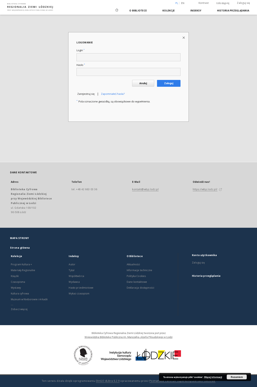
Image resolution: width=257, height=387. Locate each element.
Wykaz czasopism (79, 293)
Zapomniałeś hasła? (113, 94)
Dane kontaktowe (137, 282)
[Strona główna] (116, 8)
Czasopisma (18, 282)
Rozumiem (237, 377)
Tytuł (71, 270)
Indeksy (195, 10)
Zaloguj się (243, 3)
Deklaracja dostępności (140, 287)
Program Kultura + (21, 264)
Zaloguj (168, 83)
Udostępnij (222, 3)
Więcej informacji (213, 377)
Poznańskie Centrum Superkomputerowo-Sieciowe (182, 381)
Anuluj (143, 83)
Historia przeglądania (233, 10)
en (182, 3)
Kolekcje (168, 10)
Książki (15, 276)
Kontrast (204, 3)
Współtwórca (76, 276)
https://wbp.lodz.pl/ (205, 189)
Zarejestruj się (86, 94)
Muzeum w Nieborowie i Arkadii (29, 299)
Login (80, 50)
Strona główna (20, 247)
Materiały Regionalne (23, 270)
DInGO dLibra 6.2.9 (108, 381)
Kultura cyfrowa (20, 293)
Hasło (80, 65)
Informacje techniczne (139, 270)
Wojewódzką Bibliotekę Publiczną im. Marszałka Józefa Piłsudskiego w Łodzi (128, 337)
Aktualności (133, 264)
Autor (72, 264)
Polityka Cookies (136, 276)
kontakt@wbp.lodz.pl (145, 189)
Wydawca (74, 282)
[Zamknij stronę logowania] (184, 37)
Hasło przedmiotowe (81, 287)
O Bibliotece (138, 10)
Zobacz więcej (19, 309)
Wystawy (16, 287)
